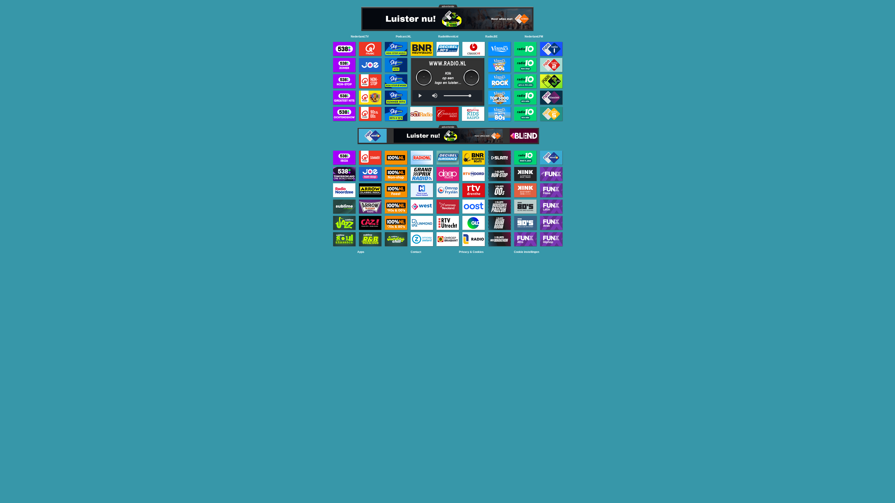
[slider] (457, 95)
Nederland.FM (534, 36)
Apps (360, 252)
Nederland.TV (360, 36)
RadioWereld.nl (448, 36)
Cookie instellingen (526, 252)
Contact (416, 252)
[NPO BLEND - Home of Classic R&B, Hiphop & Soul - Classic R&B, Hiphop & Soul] (524, 141)
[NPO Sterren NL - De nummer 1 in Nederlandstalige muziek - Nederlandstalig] (373, 141)
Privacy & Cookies (471, 252)
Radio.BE (491, 36)
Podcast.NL (403, 36)
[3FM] (447, 28)
